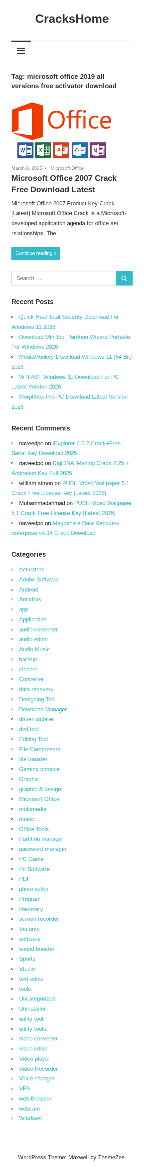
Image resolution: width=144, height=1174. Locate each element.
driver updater (36, 719)
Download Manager (43, 709)
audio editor (33, 639)
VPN (24, 1088)
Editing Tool (33, 739)
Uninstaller (32, 1009)
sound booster (37, 949)
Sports (27, 959)
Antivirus (30, 599)
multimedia (32, 809)
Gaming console (39, 769)
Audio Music (34, 649)
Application (33, 619)
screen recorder (39, 919)
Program (30, 899)
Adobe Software (39, 579)
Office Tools (34, 829)
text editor (31, 979)
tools (25, 989)
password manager (43, 849)
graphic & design (40, 789)
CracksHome (72, 18)
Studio (27, 969)
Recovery (31, 909)
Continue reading (33, 253)
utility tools (32, 1029)
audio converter (38, 629)
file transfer (33, 759)
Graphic (29, 779)
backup (28, 659)
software (30, 939)
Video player (34, 1059)
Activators (32, 569)
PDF (24, 879)
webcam (29, 1109)
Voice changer (37, 1078)
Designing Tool (37, 699)
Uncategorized (37, 999)
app (23, 609)
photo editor (34, 889)
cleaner (28, 669)
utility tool (31, 1019)
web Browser (35, 1098)
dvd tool (29, 729)
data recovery (36, 689)
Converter (31, 679)
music (26, 819)
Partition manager (41, 839)
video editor (33, 1048)
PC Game (31, 859)
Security (29, 929)
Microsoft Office (67, 168)
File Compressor (40, 749)
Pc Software (34, 869)
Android (28, 589)
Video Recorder (38, 1069)
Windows (30, 1118)
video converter (38, 1038)
